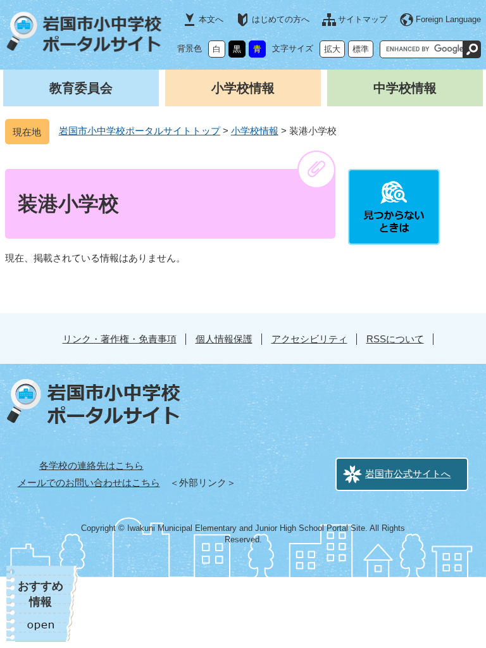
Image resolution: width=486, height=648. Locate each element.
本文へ (211, 19)
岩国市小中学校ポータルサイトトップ (139, 130)
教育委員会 (81, 88)
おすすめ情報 (40, 594)
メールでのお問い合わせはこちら (89, 482)
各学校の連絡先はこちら (91, 465)
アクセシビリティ (309, 338)
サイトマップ (362, 19)
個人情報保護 (224, 338)
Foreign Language (448, 19)
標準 (360, 49)
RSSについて (395, 338)
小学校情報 (243, 88)
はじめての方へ (280, 19)
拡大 (332, 49)
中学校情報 (405, 88)
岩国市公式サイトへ (408, 473)
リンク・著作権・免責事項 (120, 338)
